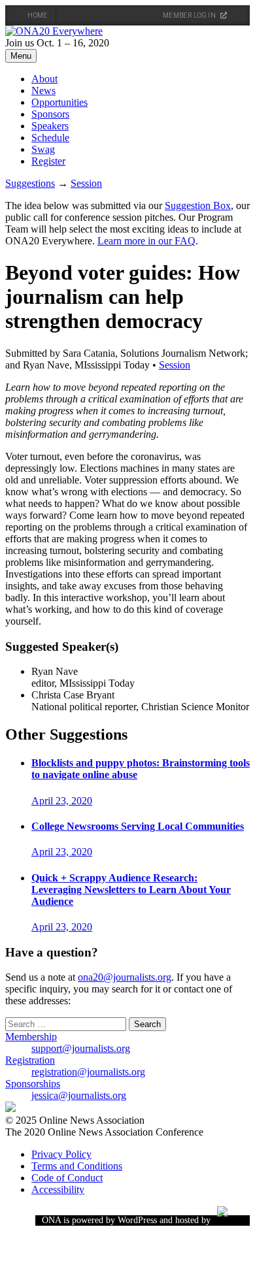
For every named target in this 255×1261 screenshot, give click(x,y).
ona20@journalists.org (124, 977)
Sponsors (50, 114)
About (44, 78)
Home (37, 15)
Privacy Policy (61, 1154)
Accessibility (57, 1189)
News (43, 90)
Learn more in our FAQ (146, 240)
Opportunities (59, 102)
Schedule (50, 137)
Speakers (50, 125)
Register (48, 161)
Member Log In (190, 15)
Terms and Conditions (76, 1165)
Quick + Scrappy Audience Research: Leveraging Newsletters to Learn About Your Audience (131, 889)
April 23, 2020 (61, 800)
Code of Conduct (67, 1177)
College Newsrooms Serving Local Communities (137, 826)
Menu (20, 56)
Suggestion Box (198, 205)
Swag (43, 149)
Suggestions (30, 183)
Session (86, 183)
